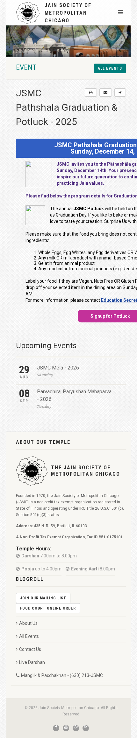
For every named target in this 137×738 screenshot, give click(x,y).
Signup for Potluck (110, 316)
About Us (28, 623)
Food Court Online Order (48, 608)
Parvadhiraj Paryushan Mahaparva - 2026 (74, 395)
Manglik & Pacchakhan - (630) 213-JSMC (62, 675)
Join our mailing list (43, 598)
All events (110, 68)
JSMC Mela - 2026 (58, 368)
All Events (29, 636)
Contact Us (30, 649)
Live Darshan (32, 662)
